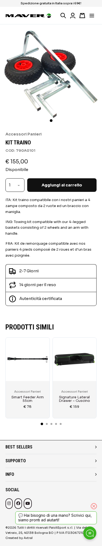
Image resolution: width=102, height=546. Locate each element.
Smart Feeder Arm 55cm (27, 399)
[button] (51, 120)
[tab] (42, 424)
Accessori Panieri (23, 134)
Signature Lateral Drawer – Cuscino (74, 399)
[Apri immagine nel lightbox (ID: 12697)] (51, 74)
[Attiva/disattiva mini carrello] (82, 15)
